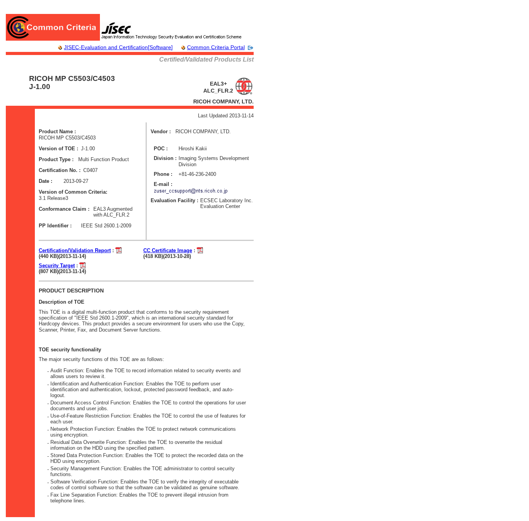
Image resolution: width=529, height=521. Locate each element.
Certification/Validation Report (75, 250)
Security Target (57, 265)
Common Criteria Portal (216, 47)
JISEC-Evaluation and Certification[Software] (118, 47)
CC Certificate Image (167, 250)
